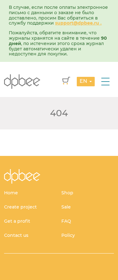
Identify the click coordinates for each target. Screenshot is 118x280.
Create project (20, 207)
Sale (66, 207)
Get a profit (17, 221)
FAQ (66, 221)
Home (11, 193)
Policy (68, 235)
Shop (67, 193)
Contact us (16, 235)
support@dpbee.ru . (78, 23)
